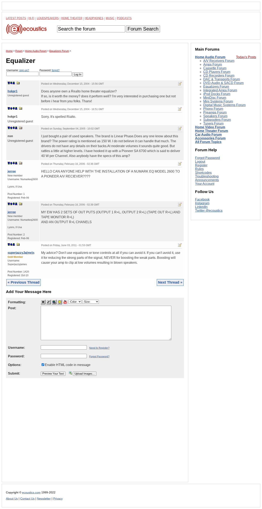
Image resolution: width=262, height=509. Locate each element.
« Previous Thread (24, 282)
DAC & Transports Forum (221, 79)
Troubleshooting (207, 176)
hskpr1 (12, 91)
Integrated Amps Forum (220, 90)
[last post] (13, 83)
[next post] (11, 83)
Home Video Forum (210, 127)
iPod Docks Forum (216, 94)
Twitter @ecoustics (208, 210)
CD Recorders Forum (218, 75)
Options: (14, 365)
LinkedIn (201, 207)
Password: (50, 70)
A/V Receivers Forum (218, 61)
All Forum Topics (208, 142)
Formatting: (17, 302)
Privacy (58, 498)
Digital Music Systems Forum (224, 105)
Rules (199, 169)
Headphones (94, 18)
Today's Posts (246, 57)
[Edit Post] (180, 83)
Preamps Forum (215, 112)
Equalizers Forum (216, 87)
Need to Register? (99, 348)
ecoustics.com (31, 492)
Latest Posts (16, 18)
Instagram (202, 203)
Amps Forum (212, 64)
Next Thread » (170, 282)
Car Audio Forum (208, 134)
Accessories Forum (210, 138)
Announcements (207, 180)
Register (201, 165)
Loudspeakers (48, 18)
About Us (12, 498)
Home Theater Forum (211, 131)
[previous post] (11, 108)
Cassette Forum (214, 68)
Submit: (14, 373)
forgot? (56, 70)
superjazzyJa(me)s (21, 252)
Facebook (202, 199)
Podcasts (124, 18)
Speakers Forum (215, 116)
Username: (17, 70)
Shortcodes (203, 172)
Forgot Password (207, 158)
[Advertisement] (95, 433)
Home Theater (71, 18)
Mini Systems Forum (218, 101)
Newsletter (44, 498)
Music (110, 18)
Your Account (204, 183)
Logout (200, 161)
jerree (12, 171)
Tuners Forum (213, 123)
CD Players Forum (216, 72)
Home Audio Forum (210, 57)
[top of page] (9, 83)
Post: (12, 308)
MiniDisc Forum (214, 98)
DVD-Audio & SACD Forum (223, 83)
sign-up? (24, 70)
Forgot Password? (99, 356)
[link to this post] (18, 83)
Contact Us (27, 498)
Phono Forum (213, 109)
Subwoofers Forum (217, 120)
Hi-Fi (31, 18)
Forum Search (143, 29)
